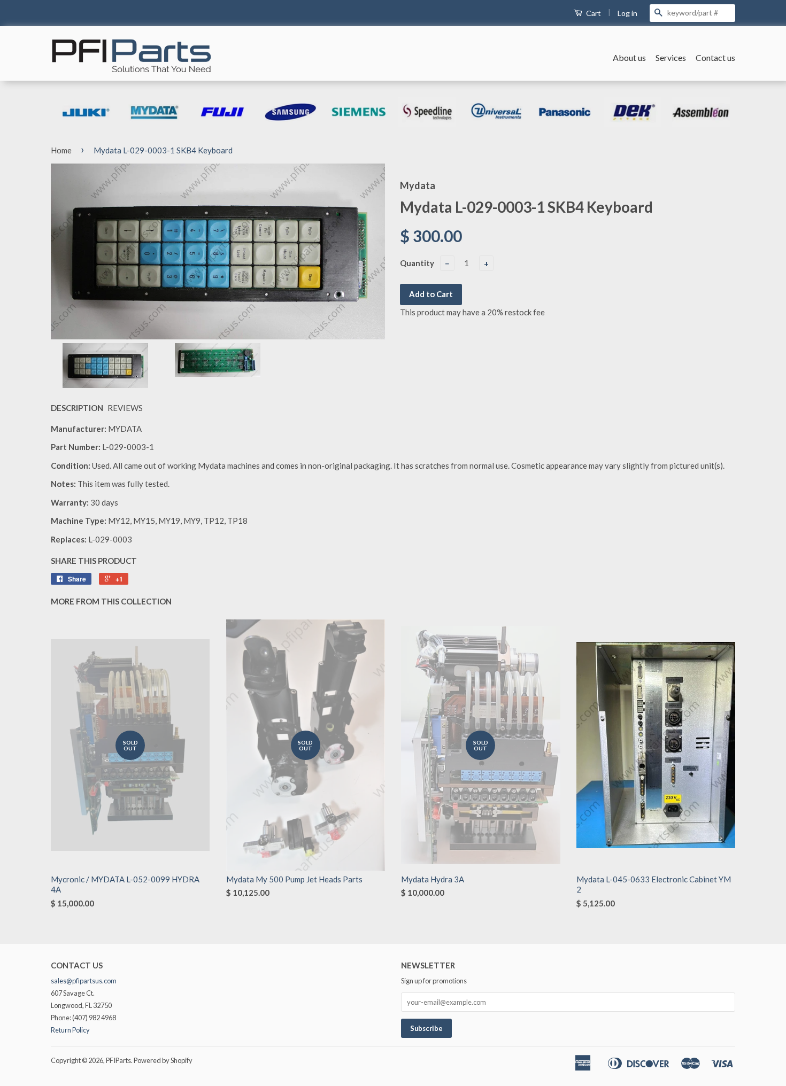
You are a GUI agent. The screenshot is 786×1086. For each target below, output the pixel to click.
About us (629, 57)
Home (61, 150)
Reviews (125, 408)
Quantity (417, 263)
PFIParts (118, 1060)
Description (77, 408)
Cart (592, 13)
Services (671, 57)
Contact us (715, 57)
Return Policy (70, 1030)
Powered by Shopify (163, 1060)
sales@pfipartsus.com (84, 980)
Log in (627, 13)
